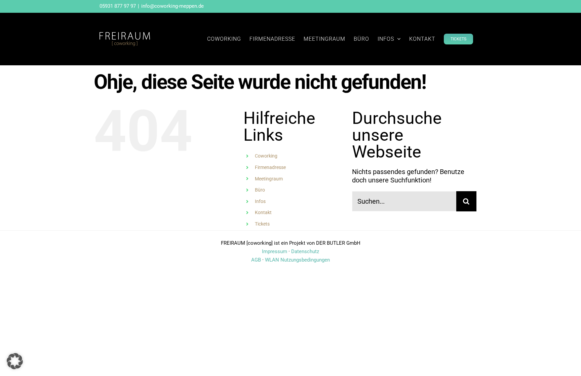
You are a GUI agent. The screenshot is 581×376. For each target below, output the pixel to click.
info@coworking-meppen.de (172, 6)
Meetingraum (269, 178)
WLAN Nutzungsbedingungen (297, 260)
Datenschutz (305, 251)
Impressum (274, 251)
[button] (15, 361)
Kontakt (263, 212)
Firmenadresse (270, 167)
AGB (256, 260)
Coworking (266, 156)
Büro (260, 190)
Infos (260, 201)
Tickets (262, 224)
